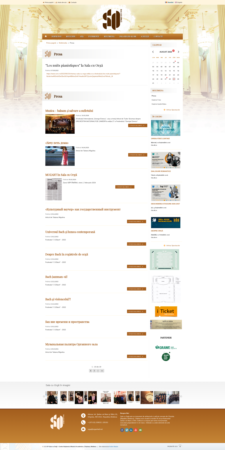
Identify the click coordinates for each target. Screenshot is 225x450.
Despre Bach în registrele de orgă (66, 254)
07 (170, 67)
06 (165, 67)
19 (161, 75)
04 (157, 67)
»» (102, 371)
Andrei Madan (113, 446)
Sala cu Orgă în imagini (58, 385)
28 (170, 79)
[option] (52, 397)
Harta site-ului (62, 2)
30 (178, 79)
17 (153, 75)
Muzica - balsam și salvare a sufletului (69, 110)
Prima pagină (49, 2)
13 (165, 71)
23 (178, 75)
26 (161, 79)
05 (161, 67)
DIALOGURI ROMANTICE (161, 171)
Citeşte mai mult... (136, 125)
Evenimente (93, 36)
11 (157, 71)
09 (178, 67)
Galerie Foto (156, 100)
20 (165, 75)
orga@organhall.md (95, 429)
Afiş (82, 36)
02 (178, 62)
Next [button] (181, 396)
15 (174, 71)
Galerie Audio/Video (159, 104)
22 (174, 75)
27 (165, 79)
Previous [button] (44, 396)
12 (161, 71)
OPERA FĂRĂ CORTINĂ (160, 139)
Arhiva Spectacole (173, 110)
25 (157, 79)
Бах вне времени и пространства (67, 322)
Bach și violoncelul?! (58, 299)
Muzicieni (70, 36)
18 (157, 75)
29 (174, 79)
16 (178, 71)
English (179, 2)
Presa (154, 96)
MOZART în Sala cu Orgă (61, 175)
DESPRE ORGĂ (157, 231)
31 (153, 83)
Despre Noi (56, 36)
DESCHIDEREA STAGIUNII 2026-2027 (165, 204)
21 (170, 75)
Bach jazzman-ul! (56, 277)
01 (174, 62)
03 (153, 67)
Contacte (74, 2)
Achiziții (145, 36)
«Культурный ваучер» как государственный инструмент (83, 209)
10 (153, 71)
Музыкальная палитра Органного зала (71, 344)
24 (153, 79)
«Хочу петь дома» (57, 143)
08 (174, 67)
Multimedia (109, 36)
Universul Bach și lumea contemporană (70, 232)
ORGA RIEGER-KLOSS (127, 36)
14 (170, 71)
